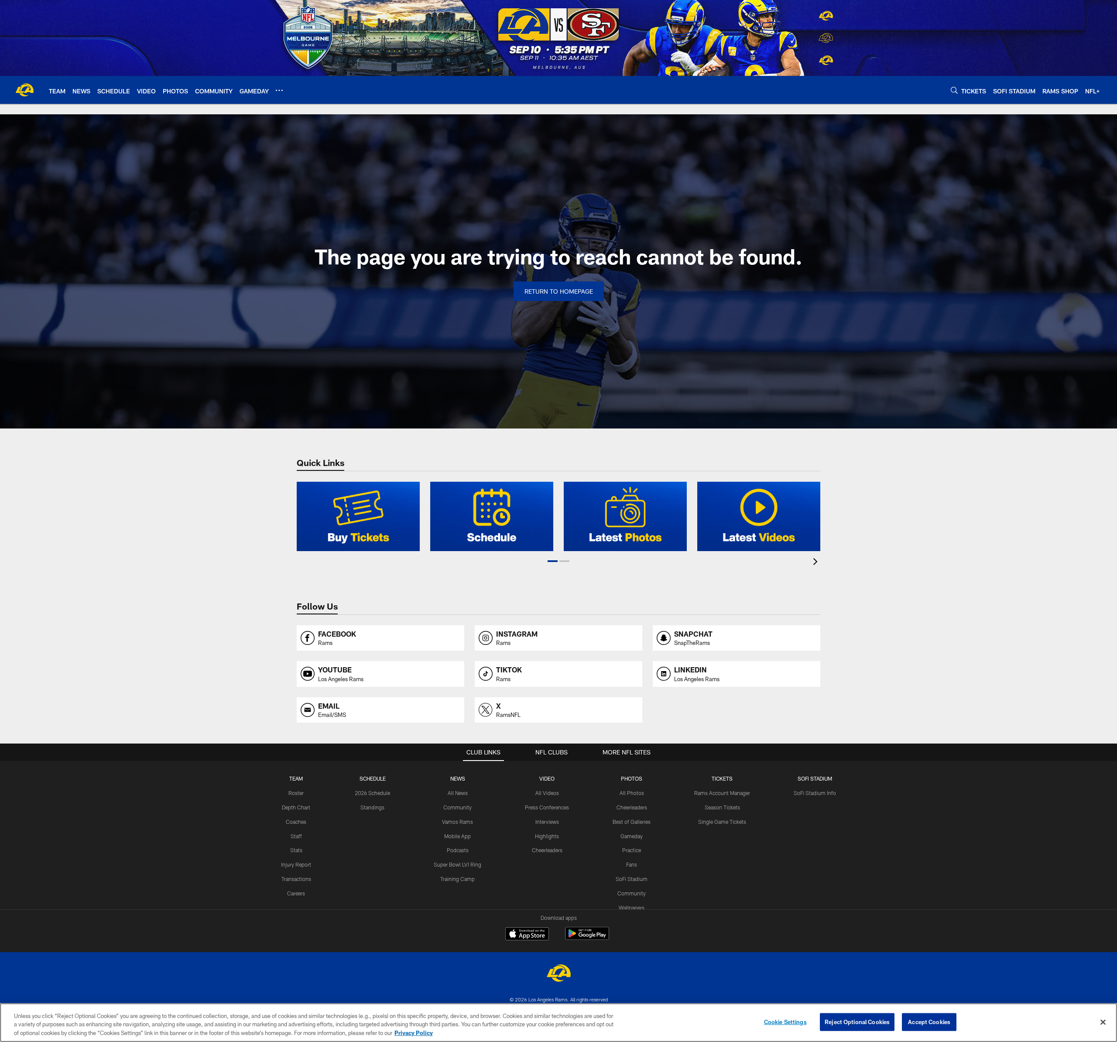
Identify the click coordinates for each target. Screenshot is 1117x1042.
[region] (558, 1022)
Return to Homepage (558, 291)
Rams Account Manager (722, 793)
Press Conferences (547, 807)
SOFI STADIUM (815, 778)
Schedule (373, 778)
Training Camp (457, 879)
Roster (296, 793)
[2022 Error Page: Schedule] (491, 516)
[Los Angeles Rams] (558, 974)
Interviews (547, 822)
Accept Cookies (929, 1021)
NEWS (457, 778)
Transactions (296, 879)
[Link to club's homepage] (24, 89)
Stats (296, 850)
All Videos (547, 793)
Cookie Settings (785, 1021)
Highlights (547, 836)
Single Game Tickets (722, 822)
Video (547, 778)
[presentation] (816, 562)
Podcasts (458, 850)
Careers (296, 893)
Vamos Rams (457, 822)
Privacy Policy (413, 1032)
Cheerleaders (547, 850)
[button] (552, 561)
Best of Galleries (632, 822)
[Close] (1103, 1022)
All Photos (632, 793)
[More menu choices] (279, 90)
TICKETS (722, 778)
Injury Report (296, 864)
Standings (372, 807)
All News (458, 793)
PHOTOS (631, 778)
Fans (631, 864)
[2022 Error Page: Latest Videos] (758, 516)
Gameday (631, 836)
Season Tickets (722, 807)
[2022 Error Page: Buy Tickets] (358, 516)
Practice (631, 850)
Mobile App (457, 836)
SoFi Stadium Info (815, 793)
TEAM (296, 778)
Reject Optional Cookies (857, 1021)
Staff (296, 836)
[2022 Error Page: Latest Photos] (625, 516)
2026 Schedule (372, 793)
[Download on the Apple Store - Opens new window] (527, 934)
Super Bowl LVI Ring (457, 864)
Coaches (296, 822)
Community (457, 807)
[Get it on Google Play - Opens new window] (587, 938)
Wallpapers (631, 908)
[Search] (954, 90)
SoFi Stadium (632, 879)
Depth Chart (296, 807)
